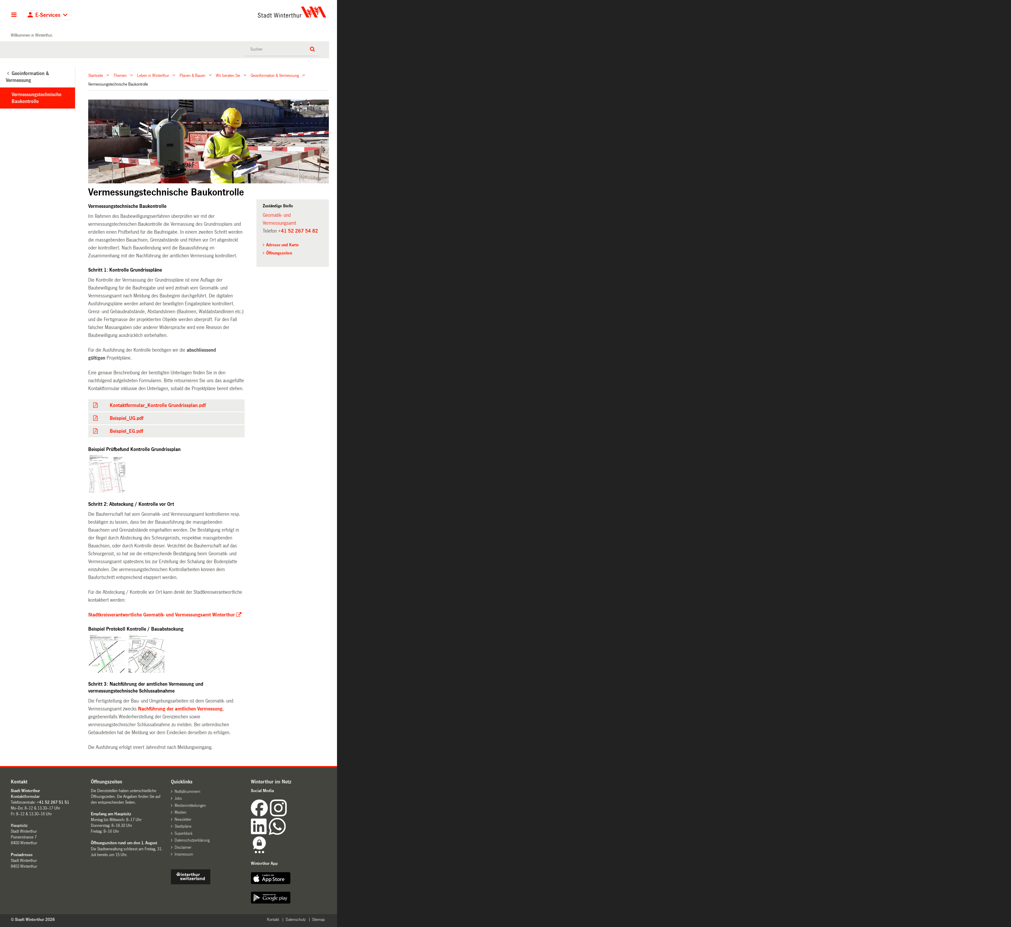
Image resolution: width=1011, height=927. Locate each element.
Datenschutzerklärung (192, 840)
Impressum (184, 854)
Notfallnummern (187, 791)
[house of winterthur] (190, 883)
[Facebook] (260, 815)
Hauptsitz (19, 825)
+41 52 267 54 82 (298, 231)
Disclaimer (183, 847)
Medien (180, 812)
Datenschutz (296, 919)
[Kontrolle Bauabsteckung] (107, 654)
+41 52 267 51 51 (53, 802)
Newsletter (183, 819)
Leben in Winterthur (153, 75)
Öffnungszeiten (279, 253)
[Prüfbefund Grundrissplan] (107, 474)
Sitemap (318, 919)
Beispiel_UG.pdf (126, 418)
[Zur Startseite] (243, 12)
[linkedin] (260, 833)
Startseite (95, 75)
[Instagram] (278, 815)
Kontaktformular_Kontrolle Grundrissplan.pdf (158, 405)
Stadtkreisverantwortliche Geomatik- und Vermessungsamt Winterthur (161, 614)
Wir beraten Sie (228, 75)
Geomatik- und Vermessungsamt (279, 219)
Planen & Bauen (192, 75)
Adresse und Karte (282, 245)
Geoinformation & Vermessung (275, 75)
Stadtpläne (183, 826)
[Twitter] (287, 815)
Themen (120, 75)
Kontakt (273, 919)
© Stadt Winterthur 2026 (33, 919)
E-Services (48, 15)
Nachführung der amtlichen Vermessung (180, 709)
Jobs (178, 798)
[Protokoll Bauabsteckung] (146, 654)
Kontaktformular (25, 796)
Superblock (183, 833)
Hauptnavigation (14, 15)
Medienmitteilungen (190, 805)
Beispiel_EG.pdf (126, 431)
